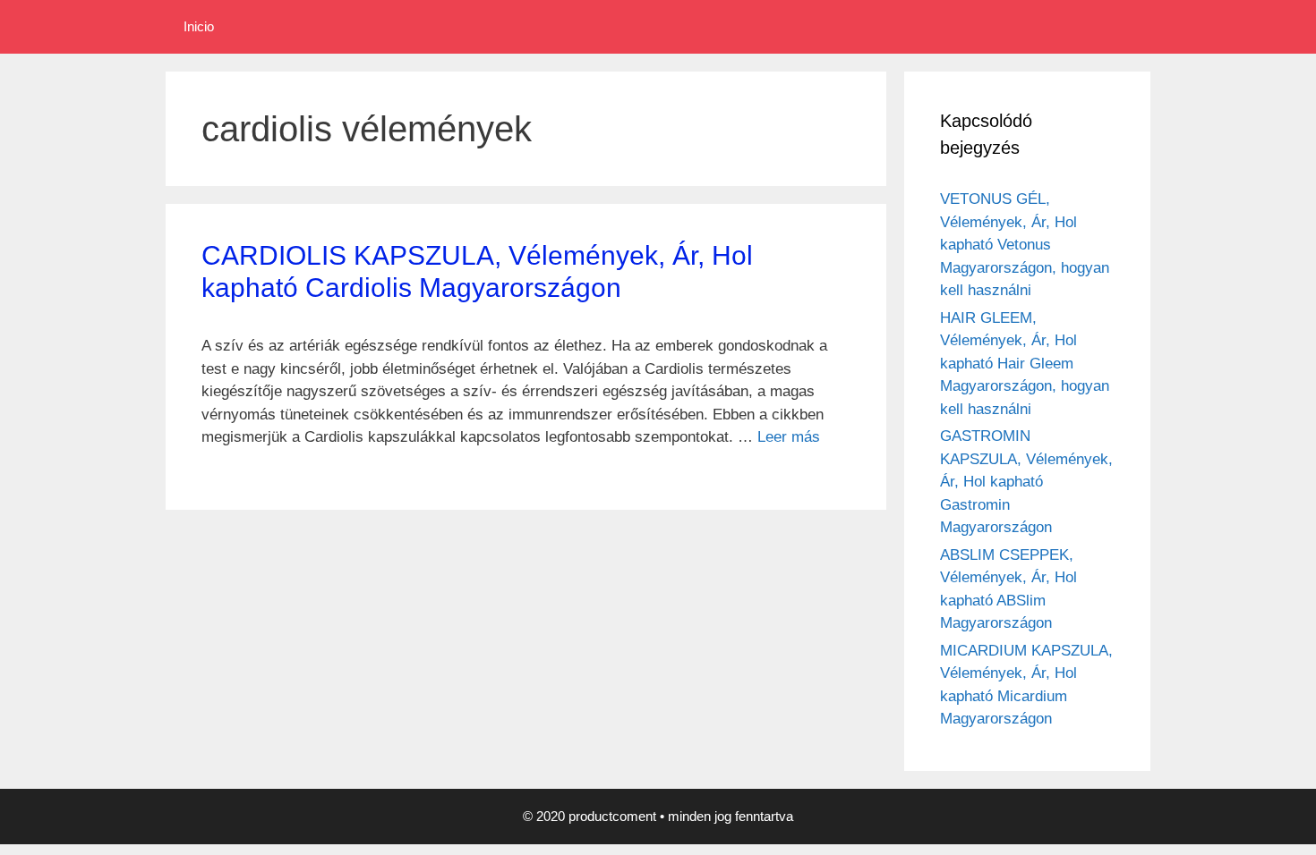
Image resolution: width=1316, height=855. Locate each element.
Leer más (788, 436)
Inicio (199, 26)
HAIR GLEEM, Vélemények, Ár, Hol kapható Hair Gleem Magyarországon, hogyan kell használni (1024, 363)
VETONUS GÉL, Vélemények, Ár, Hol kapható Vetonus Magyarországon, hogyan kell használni (1024, 244)
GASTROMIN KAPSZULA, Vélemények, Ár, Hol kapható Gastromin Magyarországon (1026, 482)
